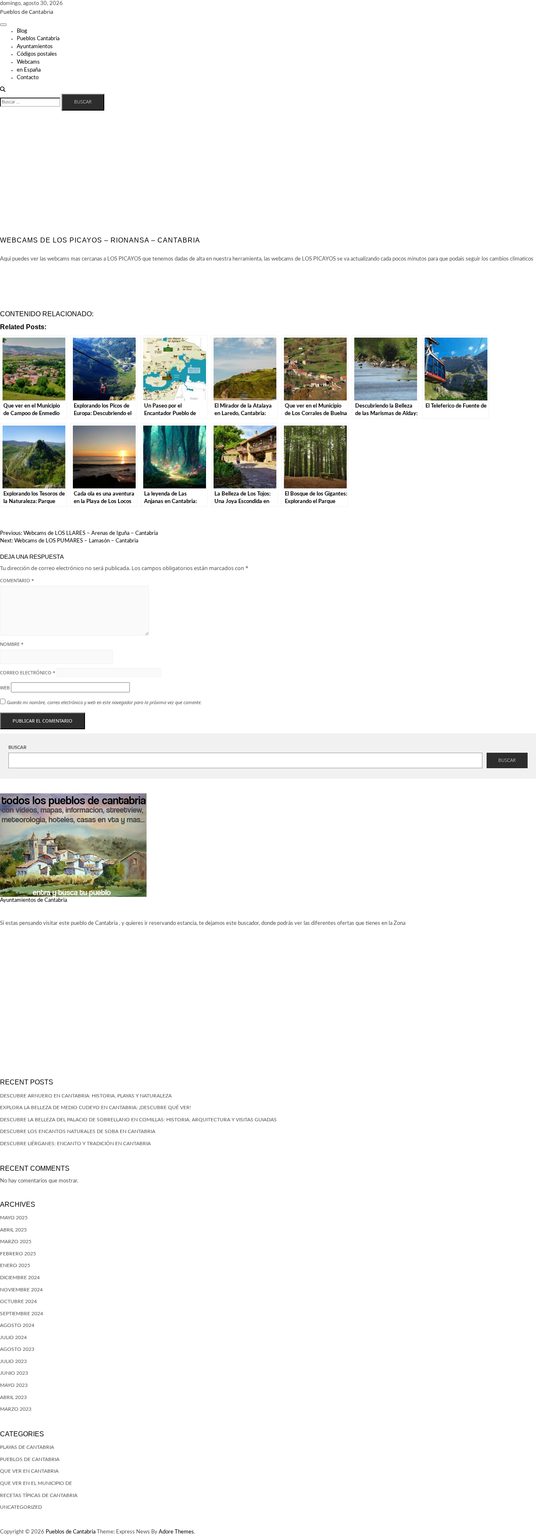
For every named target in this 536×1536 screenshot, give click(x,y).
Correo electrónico (27, 672)
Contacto (28, 77)
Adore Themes (176, 1532)
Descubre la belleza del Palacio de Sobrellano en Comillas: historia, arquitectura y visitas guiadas (138, 1119)
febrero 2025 (18, 1253)
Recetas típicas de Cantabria (38, 1495)
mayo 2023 (14, 1385)
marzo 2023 (15, 1409)
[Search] (2, 90)
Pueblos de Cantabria (26, 11)
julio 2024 (13, 1337)
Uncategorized (21, 1507)
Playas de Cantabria (27, 1447)
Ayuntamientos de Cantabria (33, 900)
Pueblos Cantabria (38, 38)
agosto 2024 (17, 1325)
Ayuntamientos (35, 46)
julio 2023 (13, 1361)
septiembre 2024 (21, 1313)
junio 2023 (14, 1373)
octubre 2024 (18, 1301)
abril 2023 (13, 1397)
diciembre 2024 (20, 1277)
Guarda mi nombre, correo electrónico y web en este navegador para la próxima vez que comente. (104, 702)
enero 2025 (15, 1265)
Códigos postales (37, 54)
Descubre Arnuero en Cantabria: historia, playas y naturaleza (86, 1095)
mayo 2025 (14, 1217)
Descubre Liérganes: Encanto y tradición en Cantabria (75, 1143)
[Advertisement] (268, 173)
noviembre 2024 (21, 1289)
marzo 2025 (15, 1241)
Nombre (11, 644)
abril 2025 (13, 1229)
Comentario (17, 580)
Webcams (28, 62)
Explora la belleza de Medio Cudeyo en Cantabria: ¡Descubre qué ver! (95, 1107)
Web (5, 687)
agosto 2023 (17, 1349)
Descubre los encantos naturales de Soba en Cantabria (77, 1131)
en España (29, 70)
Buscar (17, 747)
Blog (22, 31)
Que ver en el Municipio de (36, 1483)
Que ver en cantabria (29, 1471)
